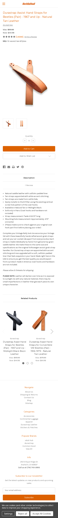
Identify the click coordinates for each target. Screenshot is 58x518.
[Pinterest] (22, 167)
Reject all (22, 513)
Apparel (29, 422)
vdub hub (29, 440)
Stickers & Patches (29, 427)
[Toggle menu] (3, 3)
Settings (8, 513)
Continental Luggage (29, 419)
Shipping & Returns (29, 395)
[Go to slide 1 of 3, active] (23, 363)
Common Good (29, 446)
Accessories (29, 416)
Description (29, 178)
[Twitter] (18, 167)
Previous (3, 331)
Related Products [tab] (29, 298)
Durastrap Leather (29, 424)
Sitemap (29, 403)
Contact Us (29, 397)
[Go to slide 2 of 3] (28, 363)
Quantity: (29, 136)
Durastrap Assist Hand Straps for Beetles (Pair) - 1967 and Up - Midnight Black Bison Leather (14, 347)
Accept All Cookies (42, 513)
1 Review (29, 185)
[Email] (8, 167)
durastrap (29, 443)
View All (29, 449)
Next (51, 331)
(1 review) (20, 36)
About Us (29, 392)
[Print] (13, 167)
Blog (29, 400)
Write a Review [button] (30, 37)
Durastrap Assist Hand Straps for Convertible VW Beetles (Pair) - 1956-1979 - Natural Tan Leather (40, 347)
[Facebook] (4, 167)
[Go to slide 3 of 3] (32, 363)
